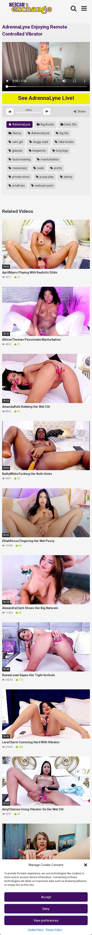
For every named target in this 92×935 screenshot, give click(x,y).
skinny (67, 177)
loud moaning (21, 159)
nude (40, 168)
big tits (63, 133)
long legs (61, 150)
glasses (17, 150)
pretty (57, 168)
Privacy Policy (54, 929)
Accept (46, 897)
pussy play (46, 177)
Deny (46, 909)
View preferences (46, 920)
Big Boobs (47, 124)
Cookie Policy (36, 929)
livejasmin (39, 150)
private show (21, 177)
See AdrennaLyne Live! (46, 98)
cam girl (17, 142)
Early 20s (70, 124)
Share (81, 111)
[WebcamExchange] (28, 8)
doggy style (40, 142)
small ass (18, 185)
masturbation (49, 159)
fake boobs (66, 142)
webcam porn (43, 185)
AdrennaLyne (21, 124)
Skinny (16, 133)
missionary (19, 168)
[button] (85, 865)
